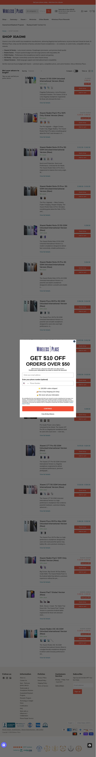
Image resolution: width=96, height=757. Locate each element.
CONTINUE (48, 408)
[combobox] (25, 383)
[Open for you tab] (89, 745)
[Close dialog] (74, 341)
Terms (28, 403)
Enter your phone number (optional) (35, 379)
